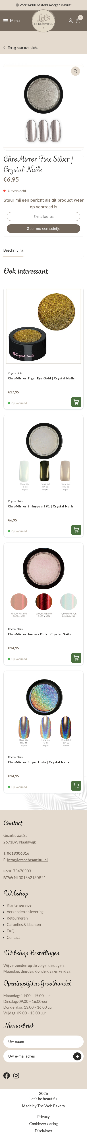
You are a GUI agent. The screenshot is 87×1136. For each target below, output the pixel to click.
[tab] (13, 250)
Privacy (43, 1116)
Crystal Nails (15, 373)
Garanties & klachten (24, 924)
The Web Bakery (51, 1106)
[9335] (76, 530)
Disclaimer (43, 1131)
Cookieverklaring (43, 1124)
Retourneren (17, 918)
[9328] (76, 658)
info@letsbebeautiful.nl (27, 860)
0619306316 (18, 853)
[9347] (76, 786)
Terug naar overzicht (22, 48)
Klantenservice (19, 905)
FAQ (10, 931)
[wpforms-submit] (77, 1056)
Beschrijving (13, 250)
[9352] (76, 402)
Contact (13, 937)
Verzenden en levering (25, 912)
